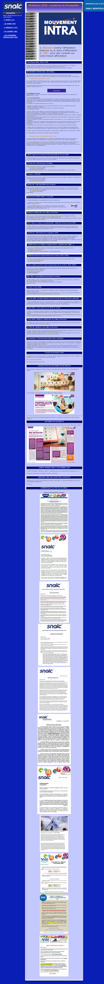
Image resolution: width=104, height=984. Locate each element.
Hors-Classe (67, 226)
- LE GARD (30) (9, 24)
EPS (27, 51)
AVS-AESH (28, 21)
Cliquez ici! (29, 483)
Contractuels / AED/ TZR (31, 41)
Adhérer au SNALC (30, 58)
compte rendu (61, 67)
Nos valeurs (28, 33)
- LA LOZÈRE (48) (10, 31)
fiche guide (38, 237)
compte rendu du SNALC (35, 250)
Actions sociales (29, 23)
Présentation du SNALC (31, 31)
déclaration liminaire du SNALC (36, 249)
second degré (44, 293)
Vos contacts (29, 38)
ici (48, 208)
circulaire (65, 237)
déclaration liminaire (41, 67)
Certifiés (28, 43)
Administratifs (29, 53)
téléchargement (35, 203)
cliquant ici (29, 418)
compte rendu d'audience (44, 323)
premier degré (56, 293)
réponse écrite (44, 314)
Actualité (28, 13)
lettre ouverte (46, 345)
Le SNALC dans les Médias (31, 36)
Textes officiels (29, 28)
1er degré (28, 56)
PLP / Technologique (30, 48)
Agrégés (27, 46)
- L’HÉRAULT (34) (10, 27)
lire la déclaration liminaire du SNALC (36, 361)
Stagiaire (28, 26)
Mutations (28, 16)
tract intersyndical (31, 283)
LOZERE (27, 18)
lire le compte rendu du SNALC (34, 359)
